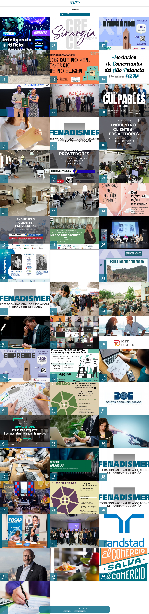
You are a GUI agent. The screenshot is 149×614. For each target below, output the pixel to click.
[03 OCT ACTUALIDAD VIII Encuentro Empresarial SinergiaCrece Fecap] (25, 250)
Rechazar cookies (80, 611)
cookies (60, 608)
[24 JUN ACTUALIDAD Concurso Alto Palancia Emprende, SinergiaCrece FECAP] (25, 349)
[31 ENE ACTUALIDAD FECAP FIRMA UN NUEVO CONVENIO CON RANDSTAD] (124, 515)
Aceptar (67, 611)
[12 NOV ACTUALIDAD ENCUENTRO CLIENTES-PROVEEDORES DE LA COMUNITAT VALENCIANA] (25, 217)
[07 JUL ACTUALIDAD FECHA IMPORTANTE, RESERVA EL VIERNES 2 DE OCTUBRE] (74, 18)
